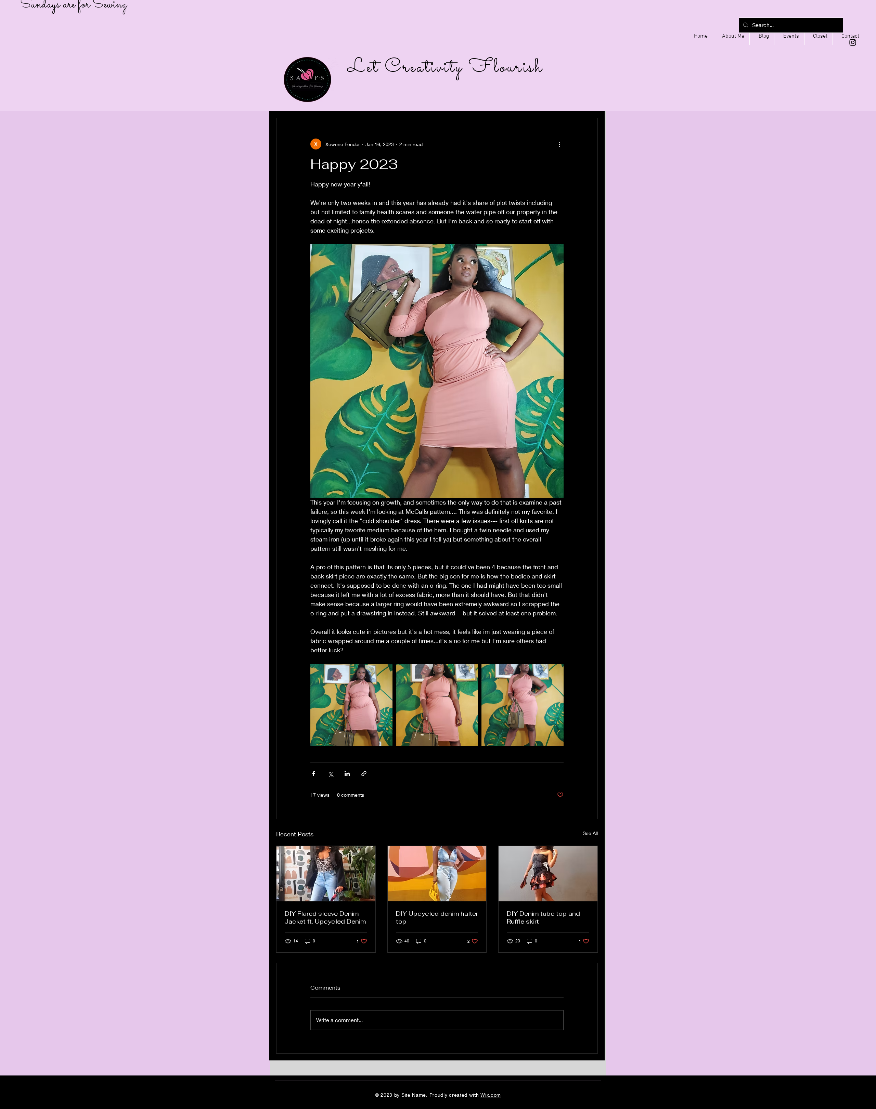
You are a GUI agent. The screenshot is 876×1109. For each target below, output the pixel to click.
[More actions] (559, 144)
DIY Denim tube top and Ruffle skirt (543, 917)
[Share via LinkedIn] (347, 773)
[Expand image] (351, 705)
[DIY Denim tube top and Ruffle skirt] (548, 873)
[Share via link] (364, 773)
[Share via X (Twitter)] (330, 773)
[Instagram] (852, 42)
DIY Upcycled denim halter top (437, 917)
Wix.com (490, 1095)
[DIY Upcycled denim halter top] (437, 873)
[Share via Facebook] (313, 773)
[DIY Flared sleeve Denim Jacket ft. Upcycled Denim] (325, 873)
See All (590, 833)
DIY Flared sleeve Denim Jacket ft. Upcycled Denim (325, 917)
